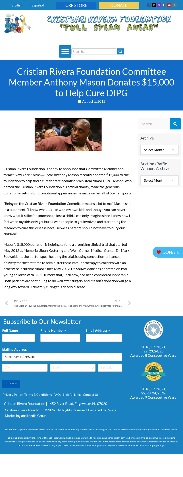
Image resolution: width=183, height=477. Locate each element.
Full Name (10, 330)
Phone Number (59, 330)
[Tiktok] (175, 5)
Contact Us (90, 394)
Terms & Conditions (38, 394)
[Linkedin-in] (164, 5)
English (17, 5)
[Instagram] (159, 5)
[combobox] (94, 51)
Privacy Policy (13, 394)
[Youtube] (169, 5)
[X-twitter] (154, 5)
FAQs (57, 394)
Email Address (104, 330)
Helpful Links (72, 394)
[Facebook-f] (149, 5)
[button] (65, 51)
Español (37, 5)
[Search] (120, 51)
